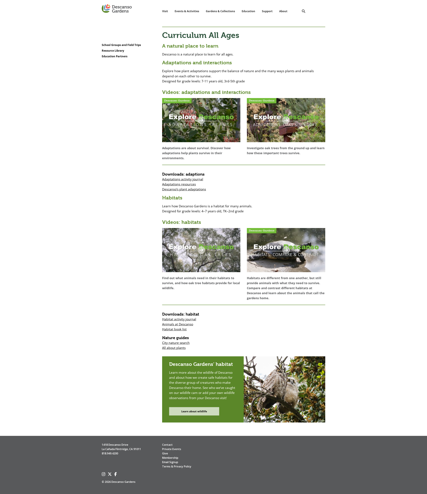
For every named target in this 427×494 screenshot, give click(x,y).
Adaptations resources (179, 184)
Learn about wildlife (194, 411)
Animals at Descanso (177, 324)
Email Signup (170, 462)
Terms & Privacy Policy (176, 466)
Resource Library (113, 50)
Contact (167, 445)
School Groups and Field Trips (121, 45)
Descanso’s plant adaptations (184, 189)
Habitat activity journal (179, 319)
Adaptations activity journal (182, 179)
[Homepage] (117, 8)
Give (165, 453)
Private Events (171, 449)
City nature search (176, 343)
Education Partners (114, 56)
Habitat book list (174, 329)
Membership (170, 458)
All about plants (174, 348)
